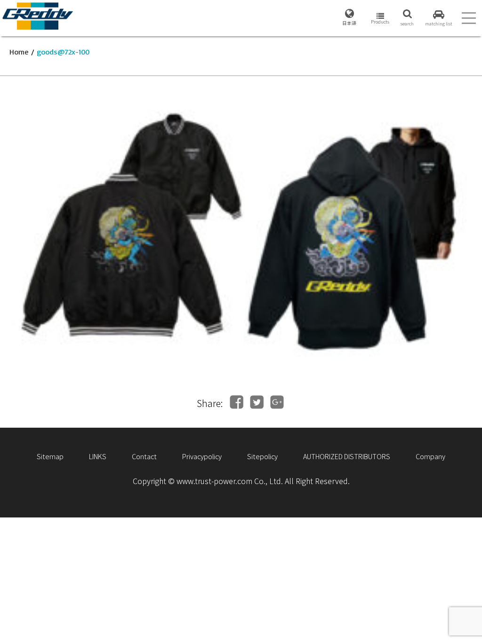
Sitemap (50, 456)
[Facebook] (236, 402)
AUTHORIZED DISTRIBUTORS (346, 456)
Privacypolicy (202, 456)
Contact (144, 456)
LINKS (97, 456)
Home (19, 51)
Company (430, 456)
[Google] (277, 402)
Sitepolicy (262, 456)
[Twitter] (256, 402)
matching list (438, 23)
